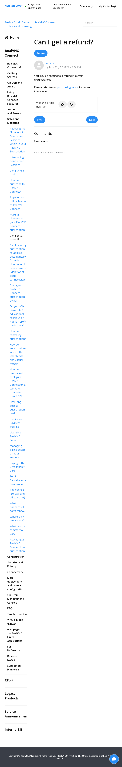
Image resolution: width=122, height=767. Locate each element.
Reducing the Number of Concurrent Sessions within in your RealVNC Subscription (18, 140)
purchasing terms (67, 87)
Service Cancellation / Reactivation (18, 480)
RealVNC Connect (44, 22)
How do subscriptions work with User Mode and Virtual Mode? (18, 354)
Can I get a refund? (16, 237)
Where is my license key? (17, 518)
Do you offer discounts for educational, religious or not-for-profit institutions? (18, 316)
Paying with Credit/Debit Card (17, 466)
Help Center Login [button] (107, 6)
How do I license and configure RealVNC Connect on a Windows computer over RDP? (18, 383)
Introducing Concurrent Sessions (17, 161)
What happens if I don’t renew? (17, 507)
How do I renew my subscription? (18, 335)
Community (86, 6)
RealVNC (50, 63)
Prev (39, 120)
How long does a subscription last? (17, 407)
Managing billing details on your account (18, 451)
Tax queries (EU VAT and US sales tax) (17, 493)
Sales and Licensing (20, 26)
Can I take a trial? (17, 172)
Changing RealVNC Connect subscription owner (17, 293)
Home (14, 37)
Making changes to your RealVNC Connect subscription (18, 222)
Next (92, 120)
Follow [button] (41, 53)
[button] (62, 104)
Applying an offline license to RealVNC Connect (18, 203)
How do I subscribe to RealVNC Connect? (17, 185)
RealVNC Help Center (17, 22)
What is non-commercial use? (17, 530)
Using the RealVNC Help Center (61, 6)
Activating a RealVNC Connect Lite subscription (17, 545)
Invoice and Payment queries (16, 423)
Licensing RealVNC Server (15, 436)
